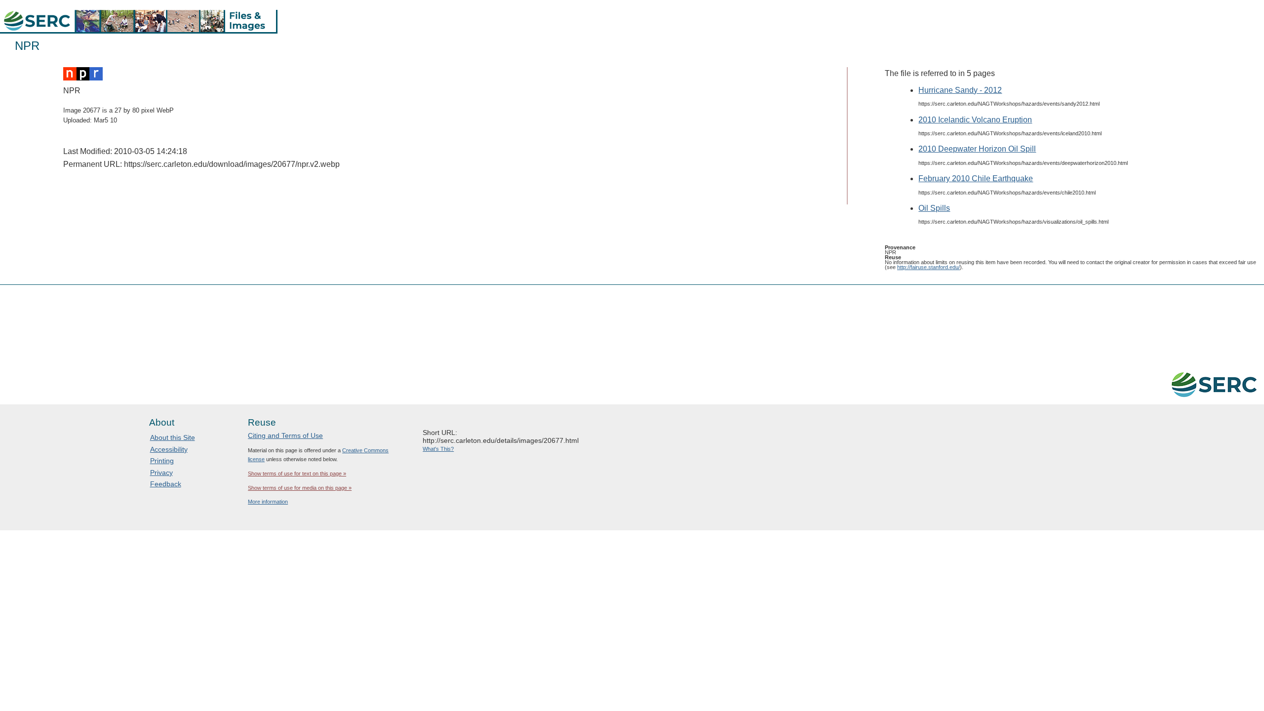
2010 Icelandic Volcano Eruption (975, 120)
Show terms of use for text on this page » (297, 473)
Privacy (161, 472)
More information (268, 502)
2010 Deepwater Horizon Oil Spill (977, 149)
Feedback (165, 484)
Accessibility (169, 449)
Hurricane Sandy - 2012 (960, 90)
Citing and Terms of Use (285, 435)
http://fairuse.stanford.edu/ (928, 267)
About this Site (172, 437)
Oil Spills (934, 208)
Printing (162, 461)
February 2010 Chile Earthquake (975, 178)
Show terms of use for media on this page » (300, 488)
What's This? (438, 449)
